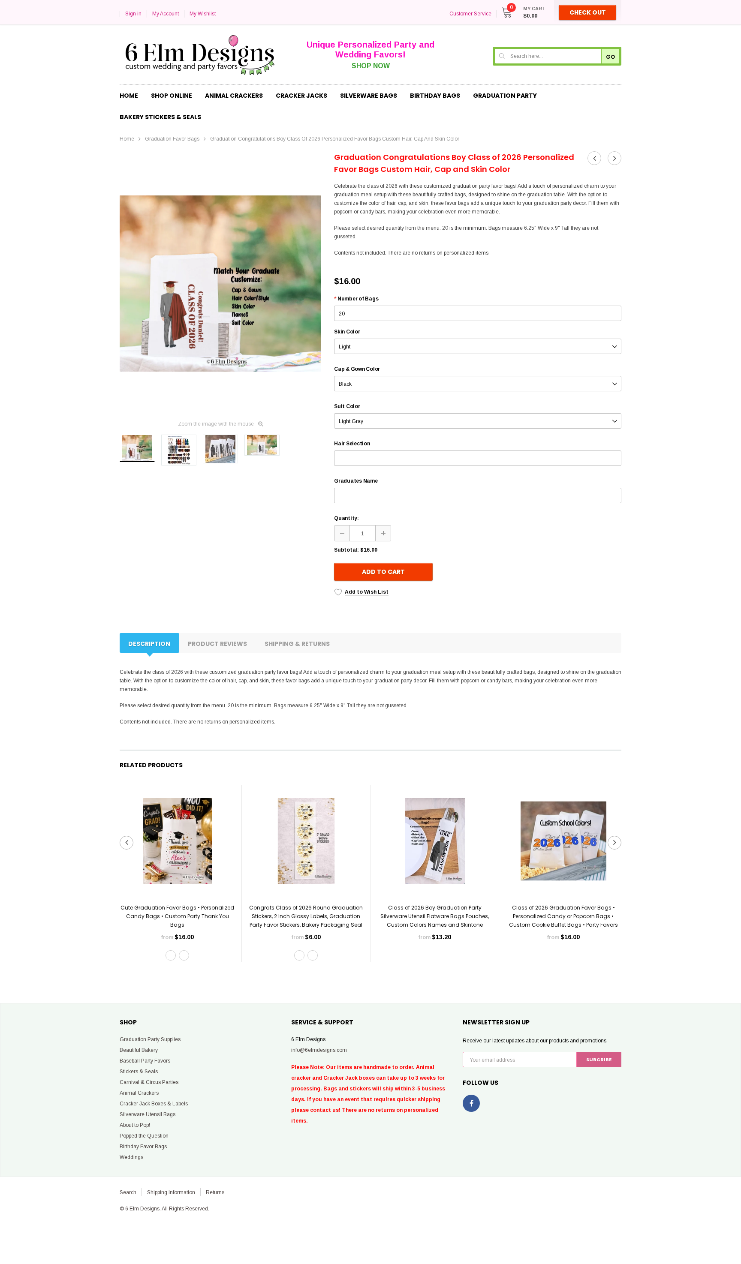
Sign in (133, 14)
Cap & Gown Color (357, 369)
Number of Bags (356, 299)
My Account (165, 14)
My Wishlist (203, 14)
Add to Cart (383, 571)
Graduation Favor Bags (172, 139)
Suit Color (347, 406)
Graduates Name (356, 481)
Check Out (587, 12)
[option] (220, 283)
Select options (177, 976)
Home (127, 139)
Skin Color (347, 332)
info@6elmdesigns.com (319, 1050)
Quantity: (346, 518)
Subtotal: (346, 550)
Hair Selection (352, 444)
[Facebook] (471, 1103)
